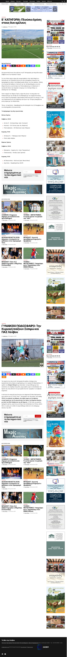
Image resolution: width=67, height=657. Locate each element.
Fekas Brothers (23, 647)
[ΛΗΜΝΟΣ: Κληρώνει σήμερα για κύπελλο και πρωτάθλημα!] (12, 206)
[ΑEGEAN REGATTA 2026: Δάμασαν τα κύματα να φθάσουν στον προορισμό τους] (12, 229)
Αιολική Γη (19, 3)
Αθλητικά (4, 17)
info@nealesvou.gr (5, 647)
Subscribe (38, 171)
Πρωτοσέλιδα (49, 45)
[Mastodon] (33, 66)
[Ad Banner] (22, 189)
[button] (62, 1)
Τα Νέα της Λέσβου (8, 640)
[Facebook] (4, 66)
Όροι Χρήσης (9, 642)
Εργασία (25, 3)
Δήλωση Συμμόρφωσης (34, 642)
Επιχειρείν (12, 3)
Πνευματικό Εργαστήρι (39, 3)
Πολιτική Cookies (15, 642)
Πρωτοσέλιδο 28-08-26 (53, 46)
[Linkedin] (28, 66)
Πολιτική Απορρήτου (28, 175)
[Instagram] (9, 66)
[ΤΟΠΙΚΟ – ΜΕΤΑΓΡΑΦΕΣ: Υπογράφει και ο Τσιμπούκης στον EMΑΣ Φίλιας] (33, 253)
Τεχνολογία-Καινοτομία (51, 3)
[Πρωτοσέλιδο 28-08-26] (55, 31)
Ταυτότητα (4, 642)
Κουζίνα (30, 3)
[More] (4, 68)
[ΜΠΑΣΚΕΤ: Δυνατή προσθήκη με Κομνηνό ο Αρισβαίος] (33, 229)
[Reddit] (23, 66)
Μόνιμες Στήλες (5, 3)
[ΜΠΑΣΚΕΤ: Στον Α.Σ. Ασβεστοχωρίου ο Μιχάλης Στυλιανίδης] (12, 253)
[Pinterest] (18, 66)
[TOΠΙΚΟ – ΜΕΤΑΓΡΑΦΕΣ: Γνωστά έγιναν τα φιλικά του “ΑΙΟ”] (33, 206)
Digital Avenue (30, 647)
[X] (13, 66)
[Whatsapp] (38, 66)
